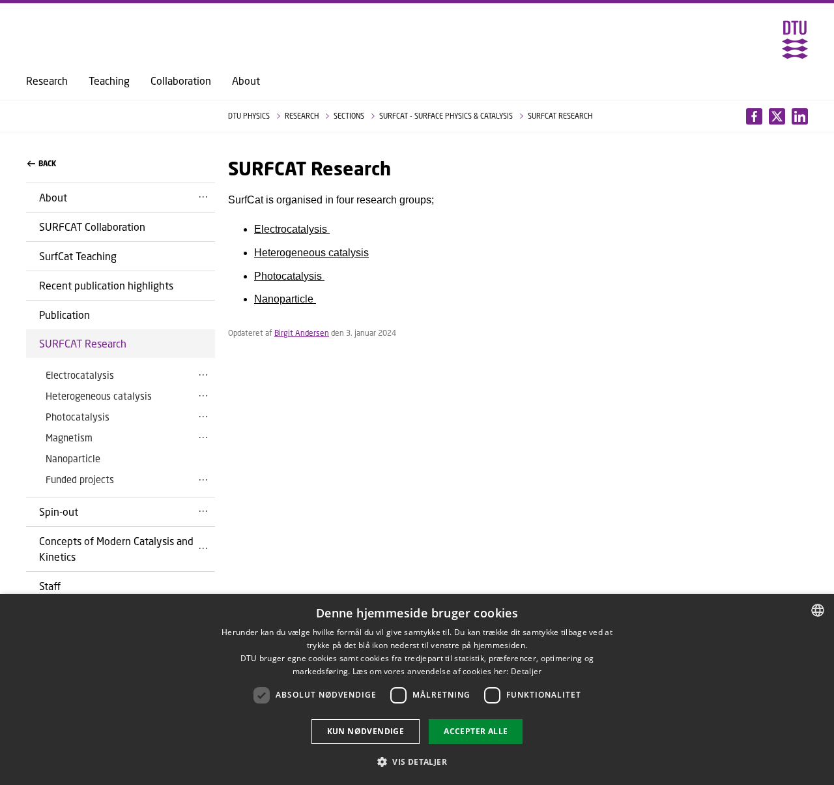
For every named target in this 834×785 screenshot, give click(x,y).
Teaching (109, 81)
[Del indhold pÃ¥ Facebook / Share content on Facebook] (754, 116)
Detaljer (526, 671)
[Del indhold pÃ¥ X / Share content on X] (800, 116)
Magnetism (69, 437)
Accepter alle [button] (476, 731)
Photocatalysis (77, 416)
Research (47, 81)
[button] (417, 761)
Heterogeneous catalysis (99, 396)
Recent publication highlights (106, 285)
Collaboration (181, 81)
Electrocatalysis (80, 375)
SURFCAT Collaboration (92, 226)
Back (47, 163)
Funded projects (80, 479)
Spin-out (58, 511)
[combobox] (817, 610)
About (246, 81)
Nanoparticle (73, 458)
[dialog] (417, 689)
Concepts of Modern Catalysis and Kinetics (116, 549)
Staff (50, 586)
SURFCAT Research (82, 343)
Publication (64, 314)
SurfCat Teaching (78, 256)
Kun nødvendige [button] (366, 731)
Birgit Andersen (301, 333)
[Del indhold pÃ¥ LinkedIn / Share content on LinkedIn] (777, 116)
